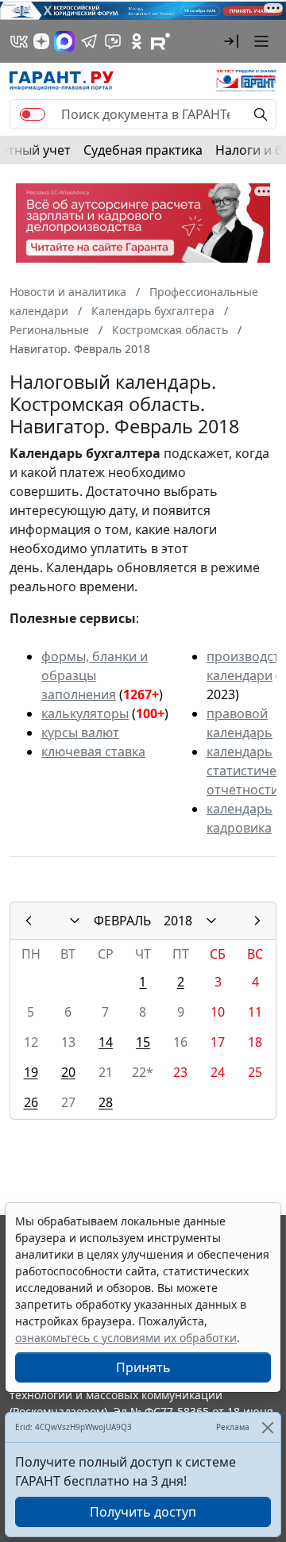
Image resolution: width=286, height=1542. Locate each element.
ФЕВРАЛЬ (122, 920)
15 (143, 1042)
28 (106, 1102)
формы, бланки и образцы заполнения (94, 675)
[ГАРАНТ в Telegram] (89, 41)
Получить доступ (143, 1512)
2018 (178, 920)
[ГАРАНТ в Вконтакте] (19, 41)
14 (106, 1042)
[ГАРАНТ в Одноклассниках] (136, 41)
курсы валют (80, 732)
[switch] (32, 114)
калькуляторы (85, 713)
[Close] (267, 1427)
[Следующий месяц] (257, 921)
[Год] (211, 921)
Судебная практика (143, 150)
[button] (231, 41)
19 (31, 1072)
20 (68, 1072)
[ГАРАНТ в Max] (64, 41)
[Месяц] (75, 921)
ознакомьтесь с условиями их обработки (126, 1337)
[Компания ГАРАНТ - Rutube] (160, 41)
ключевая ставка (93, 751)
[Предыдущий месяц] (29, 921)
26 (31, 1102)
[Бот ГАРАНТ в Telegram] (112, 41)
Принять (143, 1367)
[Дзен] (41, 41)
